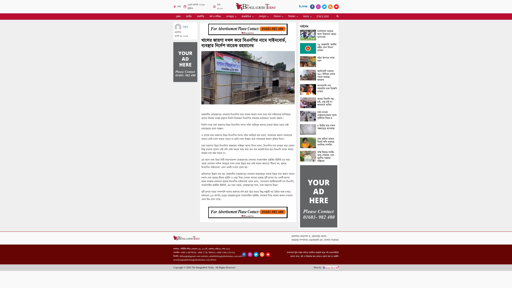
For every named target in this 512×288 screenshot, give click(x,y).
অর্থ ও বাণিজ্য (215, 16)
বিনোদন (277, 16)
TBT (185, 27)
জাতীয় (189, 16)
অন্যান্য (306, 16)
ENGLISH (323, 16)
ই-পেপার (303, 6)
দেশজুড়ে (230, 16)
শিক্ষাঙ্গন (291, 16)
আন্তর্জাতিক (246, 16)
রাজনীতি (200, 16)
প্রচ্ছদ (178, 16)
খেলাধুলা (262, 16)
